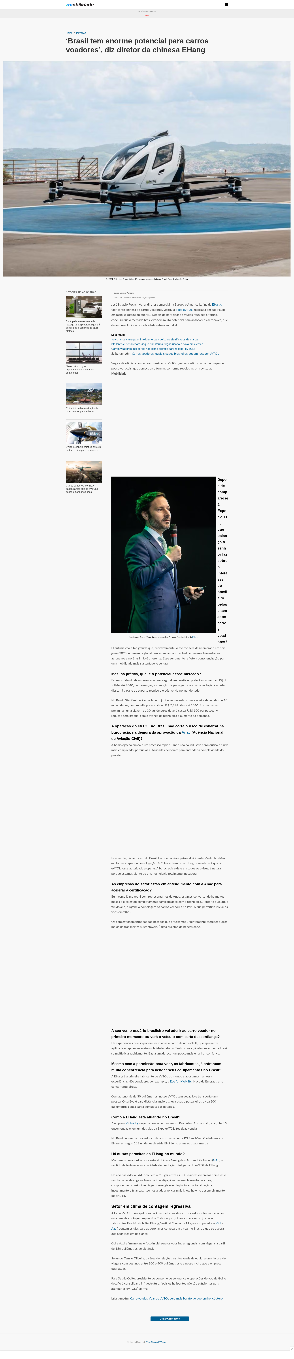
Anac (186, 732)
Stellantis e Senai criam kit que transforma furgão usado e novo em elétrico (157, 344)
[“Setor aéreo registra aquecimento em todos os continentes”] (84, 352)
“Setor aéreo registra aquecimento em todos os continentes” (80, 369)
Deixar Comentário (170, 1318)
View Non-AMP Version (156, 1342)
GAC (216, 1160)
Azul (114, 1228)
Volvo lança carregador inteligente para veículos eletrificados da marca (154, 339)
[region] (147, 24)
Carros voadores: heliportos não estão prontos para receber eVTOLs (153, 348)
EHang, (217, 304)
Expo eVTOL (184, 309)
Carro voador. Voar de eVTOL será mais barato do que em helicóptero (176, 1298)
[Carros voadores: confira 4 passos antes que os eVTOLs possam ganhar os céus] (84, 472)
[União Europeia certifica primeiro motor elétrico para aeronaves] (84, 433)
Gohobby (132, 1123)
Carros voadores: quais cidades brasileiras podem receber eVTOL (175, 353)
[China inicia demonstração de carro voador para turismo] (84, 394)
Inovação (81, 33)
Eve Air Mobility (180, 1081)
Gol (218, 1223)
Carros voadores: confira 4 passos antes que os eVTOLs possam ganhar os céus (82, 488)
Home (69, 33)
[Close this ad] (292, 1348)
